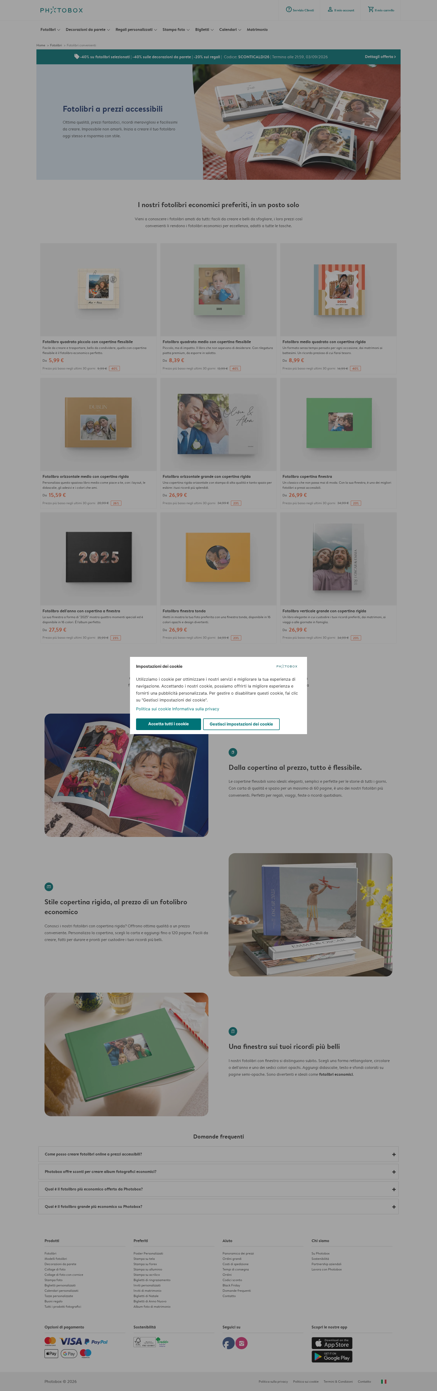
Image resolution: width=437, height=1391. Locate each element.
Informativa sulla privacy (195, 708)
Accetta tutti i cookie (168, 723)
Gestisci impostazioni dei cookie (241, 724)
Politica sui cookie (153, 708)
